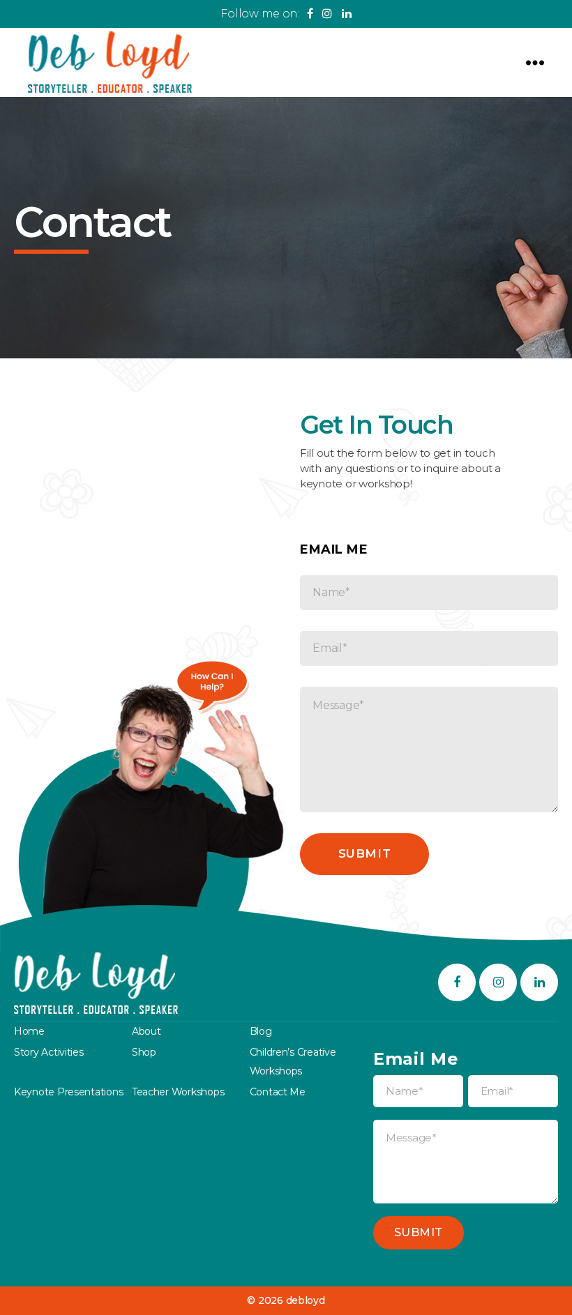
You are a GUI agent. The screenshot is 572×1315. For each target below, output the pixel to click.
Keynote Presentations (68, 1092)
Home (29, 1031)
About (146, 1031)
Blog (261, 1031)
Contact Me (278, 1092)
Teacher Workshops (178, 1092)
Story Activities (49, 1052)
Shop (144, 1052)
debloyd (305, 1300)
